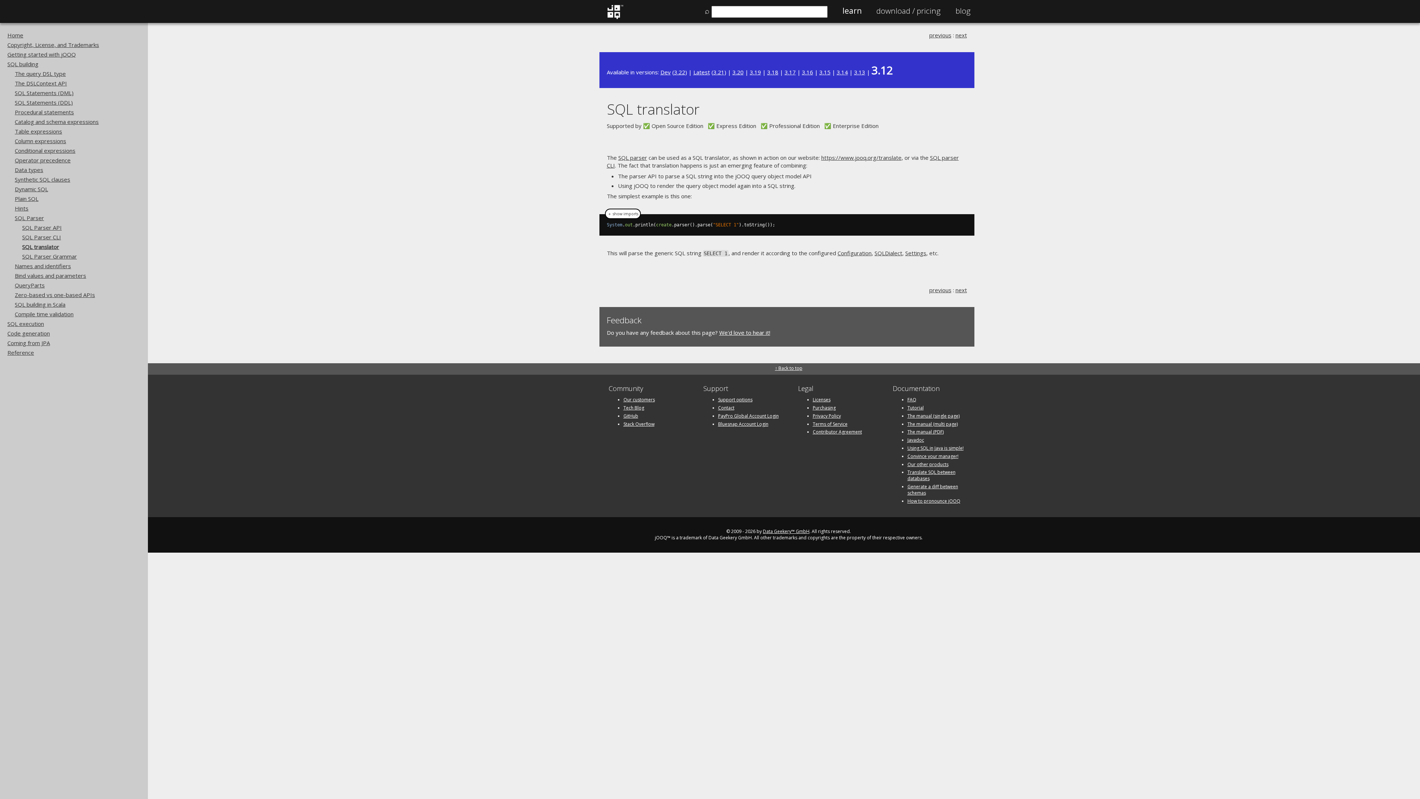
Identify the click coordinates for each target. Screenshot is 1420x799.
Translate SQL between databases (931, 475)
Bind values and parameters (50, 275)
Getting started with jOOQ (41, 54)
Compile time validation (44, 314)
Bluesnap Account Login (743, 424)
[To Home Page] (615, 17)
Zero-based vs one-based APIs (55, 295)
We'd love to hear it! (744, 332)
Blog (963, 11)
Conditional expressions (45, 150)
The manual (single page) (933, 416)
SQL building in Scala (40, 304)
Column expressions (40, 141)
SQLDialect (888, 253)
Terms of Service (830, 424)
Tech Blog (633, 408)
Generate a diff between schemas (932, 489)
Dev (665, 72)
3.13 (859, 72)
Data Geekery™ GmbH (786, 531)
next (961, 35)
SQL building (22, 64)
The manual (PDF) (925, 432)
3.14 (842, 72)
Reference (20, 352)
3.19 (755, 72)
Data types (29, 169)
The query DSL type (40, 73)
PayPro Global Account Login (748, 416)
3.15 (825, 72)
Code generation (28, 333)
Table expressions (38, 131)
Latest (701, 72)
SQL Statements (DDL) (44, 102)
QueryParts (30, 285)
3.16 (807, 72)
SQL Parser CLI (41, 237)
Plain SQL (26, 198)
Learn (852, 11)
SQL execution (25, 323)
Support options (735, 400)
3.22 (679, 72)
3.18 (772, 72)
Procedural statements (44, 112)
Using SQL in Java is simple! (935, 448)
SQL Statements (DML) (44, 93)
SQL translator (40, 246)
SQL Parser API (42, 227)
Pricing (908, 11)
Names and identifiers (43, 266)
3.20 (738, 72)
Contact (726, 408)
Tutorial (915, 408)
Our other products (928, 464)
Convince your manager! (932, 456)
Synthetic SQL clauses (42, 179)
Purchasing (824, 408)
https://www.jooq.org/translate (861, 157)
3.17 (790, 72)
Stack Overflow (639, 424)
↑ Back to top (788, 368)
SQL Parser (29, 218)
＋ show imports (623, 213)
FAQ (911, 400)
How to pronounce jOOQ (933, 501)
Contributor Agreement (837, 432)
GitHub (630, 416)
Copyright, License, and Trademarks (53, 44)
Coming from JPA (28, 343)
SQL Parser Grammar (49, 256)
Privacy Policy (827, 416)
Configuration (855, 253)
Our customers (639, 400)
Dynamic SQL (31, 189)
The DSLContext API (41, 83)
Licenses (822, 400)
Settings (915, 253)
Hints (21, 208)
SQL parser (632, 157)
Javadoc (915, 440)
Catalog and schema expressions (57, 121)
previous (940, 35)
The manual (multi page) (932, 424)
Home (15, 35)
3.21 (718, 72)
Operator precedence (43, 160)
